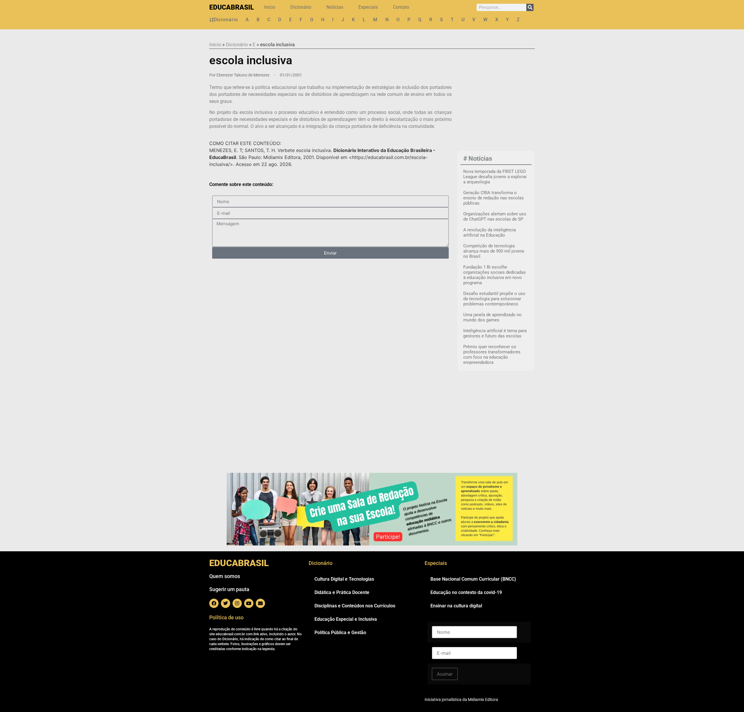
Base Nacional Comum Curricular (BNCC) (473, 579)
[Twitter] (225, 603)
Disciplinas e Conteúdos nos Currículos (354, 606)
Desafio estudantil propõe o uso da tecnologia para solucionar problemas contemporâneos (494, 299)
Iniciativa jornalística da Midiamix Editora (461, 699)
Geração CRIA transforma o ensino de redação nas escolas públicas (493, 198)
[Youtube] (248, 603)
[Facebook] (214, 603)
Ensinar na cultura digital (456, 606)
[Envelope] (260, 603)
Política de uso (226, 617)
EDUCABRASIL (231, 7)
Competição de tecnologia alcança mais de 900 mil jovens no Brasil (493, 251)
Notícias (334, 7)
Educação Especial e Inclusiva (345, 619)
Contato (401, 7)
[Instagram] (237, 603)
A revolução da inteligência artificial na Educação (489, 232)
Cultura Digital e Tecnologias (344, 579)
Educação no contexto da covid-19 (466, 592)
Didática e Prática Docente (341, 592)
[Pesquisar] (530, 7)
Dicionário (300, 7)
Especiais (368, 7)
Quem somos (224, 576)
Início (269, 7)
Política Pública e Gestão (340, 632)
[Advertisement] (496, 110)
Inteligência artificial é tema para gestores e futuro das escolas (495, 333)
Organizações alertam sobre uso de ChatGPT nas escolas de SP (494, 216)
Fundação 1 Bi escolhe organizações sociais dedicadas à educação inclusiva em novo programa (494, 274)
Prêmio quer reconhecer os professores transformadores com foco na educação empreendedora (492, 354)
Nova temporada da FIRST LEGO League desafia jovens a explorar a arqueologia (495, 177)
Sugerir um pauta (229, 589)
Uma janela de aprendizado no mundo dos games (492, 317)
